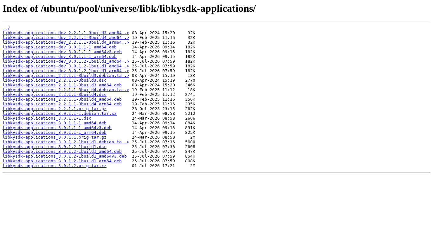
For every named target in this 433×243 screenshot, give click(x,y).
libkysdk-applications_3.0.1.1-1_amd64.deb (55, 123)
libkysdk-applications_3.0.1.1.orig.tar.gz (55, 137)
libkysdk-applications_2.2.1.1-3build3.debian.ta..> (66, 75)
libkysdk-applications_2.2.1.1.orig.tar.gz (55, 108)
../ (6, 28)
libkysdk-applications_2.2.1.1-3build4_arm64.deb (62, 104)
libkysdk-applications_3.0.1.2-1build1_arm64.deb (62, 161)
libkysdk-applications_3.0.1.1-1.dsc (47, 118)
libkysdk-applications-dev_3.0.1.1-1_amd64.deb (60, 47)
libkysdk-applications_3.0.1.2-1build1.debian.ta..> (66, 142)
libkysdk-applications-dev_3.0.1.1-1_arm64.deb (60, 56)
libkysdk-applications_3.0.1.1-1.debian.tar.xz (60, 113)
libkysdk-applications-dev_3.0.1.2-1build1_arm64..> (66, 70)
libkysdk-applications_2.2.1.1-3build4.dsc (55, 94)
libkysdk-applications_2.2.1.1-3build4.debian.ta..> (66, 89)
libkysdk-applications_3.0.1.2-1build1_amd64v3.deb (65, 156)
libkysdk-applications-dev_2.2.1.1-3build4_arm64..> (66, 42)
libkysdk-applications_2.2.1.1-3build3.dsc (55, 80)
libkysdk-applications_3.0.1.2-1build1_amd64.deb (62, 151)
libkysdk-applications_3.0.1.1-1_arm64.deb (55, 132)
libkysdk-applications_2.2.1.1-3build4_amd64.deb (62, 99)
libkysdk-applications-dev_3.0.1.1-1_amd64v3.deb (62, 51)
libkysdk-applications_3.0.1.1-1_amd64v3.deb (57, 127)
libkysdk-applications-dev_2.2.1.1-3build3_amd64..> (66, 32)
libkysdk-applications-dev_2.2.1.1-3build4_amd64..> (66, 37)
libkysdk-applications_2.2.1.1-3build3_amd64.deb (62, 85)
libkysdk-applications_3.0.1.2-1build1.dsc (55, 146)
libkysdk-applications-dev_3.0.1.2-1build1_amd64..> (66, 61)
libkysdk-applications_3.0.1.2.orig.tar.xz (55, 165)
